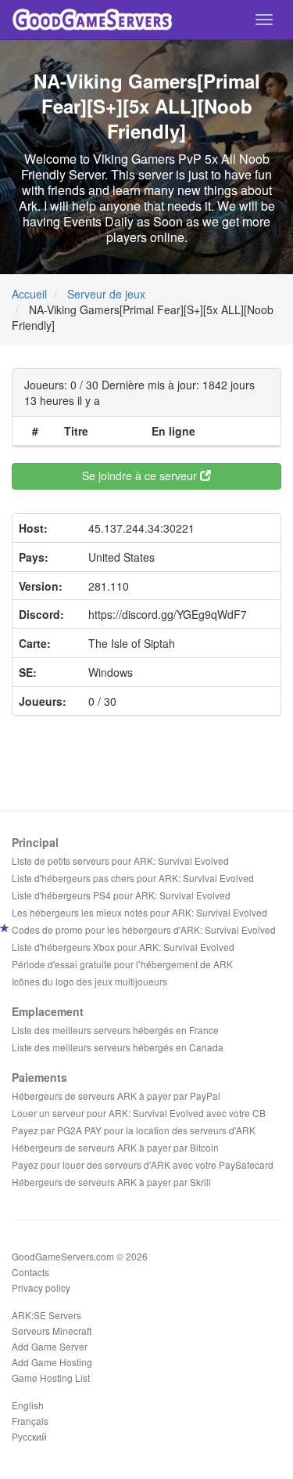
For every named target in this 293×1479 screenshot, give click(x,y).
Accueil (29, 294)
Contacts (30, 1271)
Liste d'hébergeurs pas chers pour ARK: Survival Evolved (133, 877)
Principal (35, 842)
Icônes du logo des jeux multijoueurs (89, 981)
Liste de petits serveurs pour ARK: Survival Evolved (120, 860)
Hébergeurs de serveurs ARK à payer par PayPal (116, 1095)
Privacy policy (41, 1287)
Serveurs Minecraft (51, 1330)
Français (30, 1420)
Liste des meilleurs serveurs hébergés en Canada (117, 1047)
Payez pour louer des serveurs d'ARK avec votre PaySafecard (142, 1164)
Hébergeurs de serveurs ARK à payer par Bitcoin (115, 1147)
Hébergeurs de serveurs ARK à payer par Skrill (111, 1181)
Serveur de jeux (106, 294)
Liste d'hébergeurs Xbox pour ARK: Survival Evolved (123, 946)
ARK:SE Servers (46, 1315)
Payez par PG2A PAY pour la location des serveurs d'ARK (133, 1130)
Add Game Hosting (52, 1362)
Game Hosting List (51, 1377)
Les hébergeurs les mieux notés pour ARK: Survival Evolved (139, 912)
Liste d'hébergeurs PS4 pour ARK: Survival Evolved (121, 895)
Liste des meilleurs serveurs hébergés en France (115, 1029)
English (28, 1405)
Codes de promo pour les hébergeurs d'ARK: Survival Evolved (144, 929)
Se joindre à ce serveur (141, 475)
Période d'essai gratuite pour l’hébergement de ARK (122, 964)
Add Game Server (50, 1346)
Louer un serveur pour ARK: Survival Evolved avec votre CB (139, 1112)
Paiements (39, 1077)
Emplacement (48, 1011)
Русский (29, 1436)
